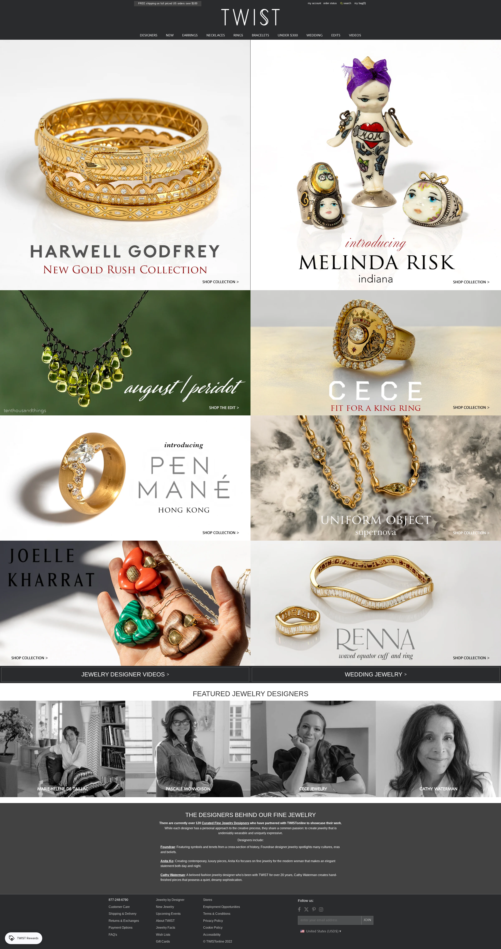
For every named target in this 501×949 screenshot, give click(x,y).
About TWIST (165, 920)
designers (148, 35)
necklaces (215, 35)
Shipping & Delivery (122, 913)
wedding (314, 35)
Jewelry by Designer (170, 899)
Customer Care (119, 906)
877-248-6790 (118, 899)
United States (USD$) (322, 931)
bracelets (260, 35)
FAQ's (113, 934)
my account (314, 3)
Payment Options (120, 927)
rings (238, 35)
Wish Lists (163, 934)
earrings (190, 35)
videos (355, 35)
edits (335, 35)
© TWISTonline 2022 (217, 941)
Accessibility (212, 934)
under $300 (288, 35)
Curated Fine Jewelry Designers (225, 823)
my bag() (360, 3)
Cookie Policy (213, 927)
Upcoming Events (168, 913)
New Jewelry (165, 906)
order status (330, 3)
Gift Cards (163, 941)
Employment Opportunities (221, 906)
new (170, 35)
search (347, 3)
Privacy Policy (213, 920)
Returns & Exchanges (124, 920)
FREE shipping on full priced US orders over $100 (167, 3)
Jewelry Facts (165, 927)
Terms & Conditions (216, 913)
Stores (207, 899)
